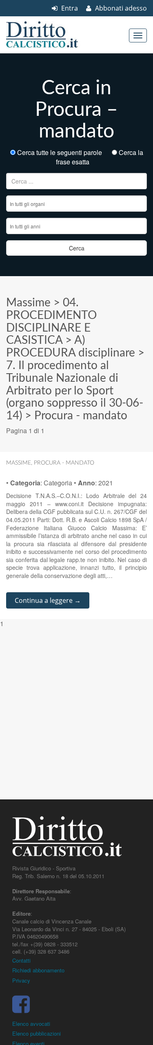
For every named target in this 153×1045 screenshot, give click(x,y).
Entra (69, 8)
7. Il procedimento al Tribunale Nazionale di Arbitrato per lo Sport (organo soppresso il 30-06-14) (74, 390)
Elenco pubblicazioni (36, 1033)
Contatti (21, 960)
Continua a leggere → (48, 600)
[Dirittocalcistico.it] (53, 34)
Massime (28, 302)
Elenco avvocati (31, 1023)
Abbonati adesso (120, 8)
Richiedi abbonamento (38, 970)
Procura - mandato (80, 415)
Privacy (21, 980)
